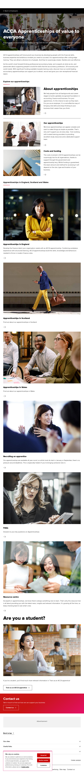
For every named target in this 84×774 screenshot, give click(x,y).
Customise (43, 765)
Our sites (6, 741)
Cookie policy (25, 767)
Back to (11, 11)
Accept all (43, 755)
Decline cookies (43, 760)
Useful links (7, 746)
